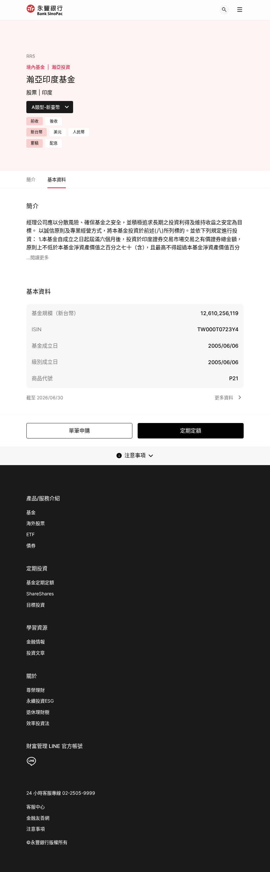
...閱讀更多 (37, 257)
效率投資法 (37, 723)
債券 (31, 545)
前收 (35, 121)
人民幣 (79, 132)
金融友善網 (37, 818)
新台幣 (36, 132)
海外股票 (35, 523)
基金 (31, 512)
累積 (35, 143)
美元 (58, 132)
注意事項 (35, 829)
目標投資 (35, 605)
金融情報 (35, 641)
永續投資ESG (40, 701)
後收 (54, 121)
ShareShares (40, 593)
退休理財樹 (37, 712)
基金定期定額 (40, 582)
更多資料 (224, 397)
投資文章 (35, 653)
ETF (30, 534)
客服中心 (35, 807)
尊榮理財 (35, 690)
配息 (54, 143)
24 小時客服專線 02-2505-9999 (60, 793)
